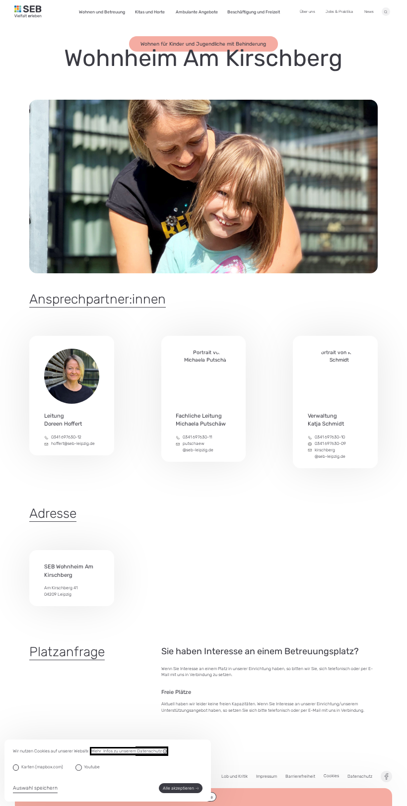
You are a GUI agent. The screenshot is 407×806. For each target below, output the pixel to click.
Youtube (92, 766)
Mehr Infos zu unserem (127, 750)
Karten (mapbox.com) (42, 766)
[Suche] (386, 11)
